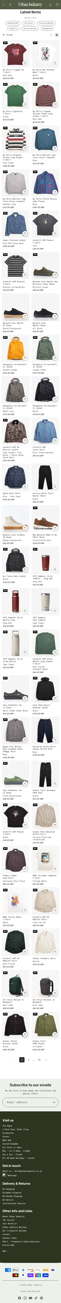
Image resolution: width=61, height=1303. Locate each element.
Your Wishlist (10, 1224)
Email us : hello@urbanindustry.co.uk (22, 1171)
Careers (6, 1234)
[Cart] (57, 4)
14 (39, 1060)
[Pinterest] (41, 1298)
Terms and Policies (30, 1291)
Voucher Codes (10, 1238)
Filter (9, 35)
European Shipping (12, 1193)
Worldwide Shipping (12, 1196)
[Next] (46, 1059)
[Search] (10, 4)
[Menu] (3, 4)
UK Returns (8, 1200)
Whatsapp (12, 1175)
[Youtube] (30, 1298)
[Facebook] (19, 1298)
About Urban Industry (13, 1216)
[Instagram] (25, 1298)
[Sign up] (54, 1102)
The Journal (9, 1220)
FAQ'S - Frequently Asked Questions (21, 1242)
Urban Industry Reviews (15, 1227)
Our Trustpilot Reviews (15, 1231)
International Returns (14, 1203)
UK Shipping (9, 1189)
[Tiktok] (36, 1298)
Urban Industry (34, 1285)
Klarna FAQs (9, 1245)
